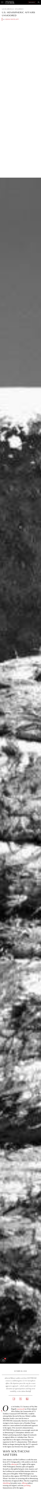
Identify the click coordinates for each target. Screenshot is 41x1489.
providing (27, 1485)
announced (20, 1409)
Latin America (8, 9)
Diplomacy (19, 9)
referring (14, 1464)
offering (24, 1483)
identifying (6, 1483)
